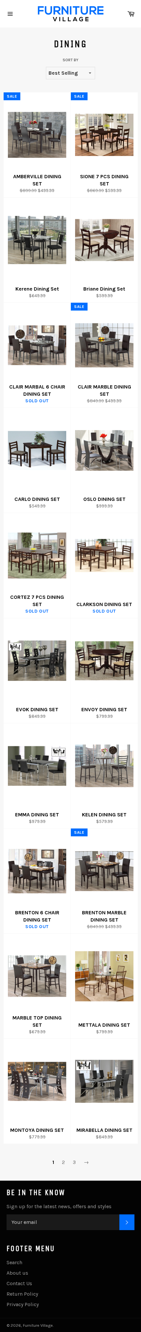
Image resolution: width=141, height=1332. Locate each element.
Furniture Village (38, 1325)
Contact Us (19, 1283)
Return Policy (22, 1294)
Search (14, 1262)
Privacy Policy (23, 1304)
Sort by (70, 60)
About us (17, 1273)
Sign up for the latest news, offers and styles (59, 1206)
